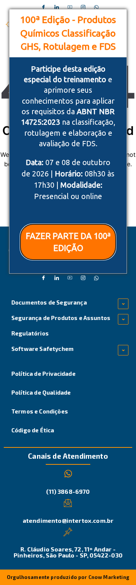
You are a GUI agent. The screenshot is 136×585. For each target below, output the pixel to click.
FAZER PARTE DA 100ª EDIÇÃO (68, 241)
